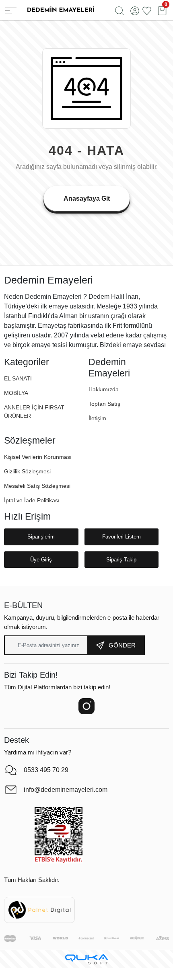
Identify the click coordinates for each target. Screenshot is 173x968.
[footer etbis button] (58, 835)
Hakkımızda (104, 389)
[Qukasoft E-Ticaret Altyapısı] (86, 959)
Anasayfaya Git (87, 198)
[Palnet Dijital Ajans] (39, 909)
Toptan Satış (104, 404)
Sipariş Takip (121, 560)
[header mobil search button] (119, 10)
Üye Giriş (41, 560)
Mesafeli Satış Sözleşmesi (37, 486)
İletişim (97, 418)
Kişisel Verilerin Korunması (38, 457)
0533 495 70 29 (46, 770)
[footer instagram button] (86, 706)
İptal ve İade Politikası (32, 500)
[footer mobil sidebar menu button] (10, 10)
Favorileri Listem (121, 537)
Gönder (122, 645)
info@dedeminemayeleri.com (65, 789)
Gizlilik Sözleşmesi (27, 471)
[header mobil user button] (134, 10)
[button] (16, 393)
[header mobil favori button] (146, 10)
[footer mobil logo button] (60, 9)
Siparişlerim (41, 537)
